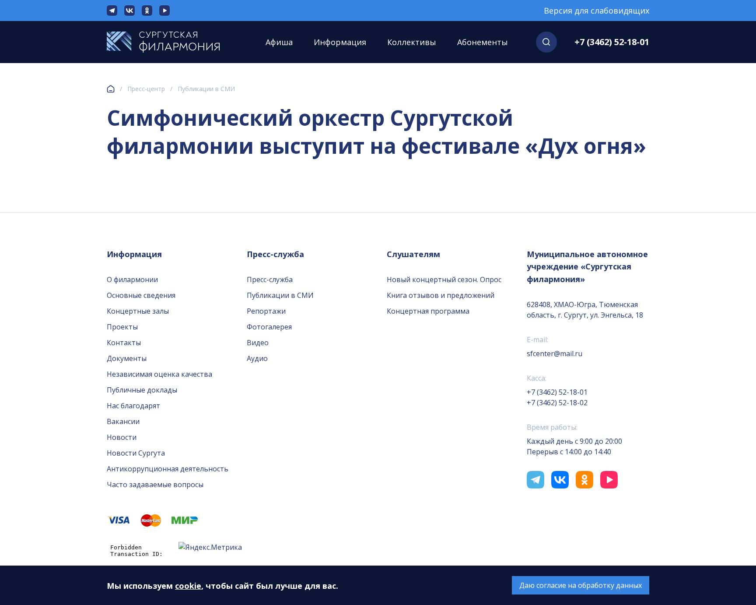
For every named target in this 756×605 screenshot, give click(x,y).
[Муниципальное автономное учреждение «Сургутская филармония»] (172, 42)
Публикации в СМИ (206, 89)
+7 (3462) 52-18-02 (557, 402)
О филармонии (132, 279)
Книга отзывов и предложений (440, 295)
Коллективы (411, 42)
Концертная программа (428, 311)
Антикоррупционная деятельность (167, 469)
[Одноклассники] (147, 10)
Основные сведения (141, 295)
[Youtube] (164, 10)
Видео (258, 342)
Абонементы (482, 42)
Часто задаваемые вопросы (155, 484)
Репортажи (266, 311)
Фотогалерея (269, 327)
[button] (546, 42)
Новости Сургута (136, 453)
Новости (121, 437)
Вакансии (123, 421)
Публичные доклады (142, 390)
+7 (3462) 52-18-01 (611, 42)
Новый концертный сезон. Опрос (444, 279)
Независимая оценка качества (159, 374)
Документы (127, 358)
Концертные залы (138, 311)
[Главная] (111, 89)
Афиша (279, 42)
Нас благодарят (133, 405)
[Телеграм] (112, 10)
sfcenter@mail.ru (554, 353)
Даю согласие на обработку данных (580, 585)
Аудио (257, 358)
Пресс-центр (146, 89)
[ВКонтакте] (129, 10)
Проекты (122, 327)
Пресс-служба (270, 279)
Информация (340, 42)
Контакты (124, 342)
